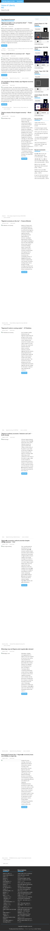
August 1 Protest (21, 858)
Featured (3, 48)
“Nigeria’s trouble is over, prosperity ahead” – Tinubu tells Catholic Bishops (16, 23)
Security (6, 858)
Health (4, 889)
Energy (4, 879)
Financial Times (12, 644)
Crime (4, 876)
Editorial (5, 878)
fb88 (36, 164)
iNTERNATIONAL (7, 890)
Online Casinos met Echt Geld (9, 909)
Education (6, 898)
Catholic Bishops (10, 48)
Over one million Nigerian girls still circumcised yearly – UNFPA (41, 155)
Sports (5, 906)
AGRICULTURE (6, 873)
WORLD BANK (23, 215)
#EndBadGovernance (13, 858)
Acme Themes (38, 929)
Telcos (18, 78)
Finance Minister (13, 323)
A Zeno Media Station (39, 91)
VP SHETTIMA (15, 430)
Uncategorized (6, 921)
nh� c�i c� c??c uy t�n (40, 159)
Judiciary (5, 892)
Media (4, 893)
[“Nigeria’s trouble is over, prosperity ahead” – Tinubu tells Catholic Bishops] (7, 28)
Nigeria (11, 215)
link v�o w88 (37, 153)
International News (5, 107)
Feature (4, 884)
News (7, 78)
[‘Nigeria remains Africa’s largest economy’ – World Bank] (11, 118)
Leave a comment (11, 50)
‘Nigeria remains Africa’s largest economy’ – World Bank (16, 113)
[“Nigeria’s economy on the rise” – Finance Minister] (11, 225)
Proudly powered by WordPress (16, 929)
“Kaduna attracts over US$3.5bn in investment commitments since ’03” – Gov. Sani (25, 898)
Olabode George (16, 537)
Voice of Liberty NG (8, 6)
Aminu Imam (11, 26)
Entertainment (6, 881)
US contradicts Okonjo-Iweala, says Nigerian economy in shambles (17, 82)
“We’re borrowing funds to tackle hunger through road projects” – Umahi (41, 144)
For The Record (6, 887)
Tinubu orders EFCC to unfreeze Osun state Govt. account (40, 124)
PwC (24, 644)
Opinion (4, 914)
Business (3, 78)
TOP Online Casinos (7, 920)
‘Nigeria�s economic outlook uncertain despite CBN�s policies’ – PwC (15, 541)
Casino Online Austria (7, 875)
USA (27, 107)
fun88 (36, 169)
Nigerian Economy (25, 48)
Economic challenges (18, 48)
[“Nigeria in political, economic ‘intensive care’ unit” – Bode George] (11, 439)
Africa (8, 215)
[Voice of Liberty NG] (2, 13)
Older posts (5, 863)
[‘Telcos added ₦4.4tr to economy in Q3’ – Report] (5, 58)
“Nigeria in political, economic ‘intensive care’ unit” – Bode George (16, 434)
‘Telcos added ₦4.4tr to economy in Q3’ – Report (15, 54)
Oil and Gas (5, 907)
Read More (4, 45)
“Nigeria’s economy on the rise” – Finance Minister (16, 221)
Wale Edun (25, 323)
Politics (5, 903)
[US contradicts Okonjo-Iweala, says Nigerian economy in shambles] (6, 87)
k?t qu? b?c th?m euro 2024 (41, 175)
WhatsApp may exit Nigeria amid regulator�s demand (17, 649)
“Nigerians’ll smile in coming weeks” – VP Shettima (16, 328)
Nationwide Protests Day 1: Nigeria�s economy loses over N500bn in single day (17, 755)
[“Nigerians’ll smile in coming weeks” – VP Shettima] (11, 332)
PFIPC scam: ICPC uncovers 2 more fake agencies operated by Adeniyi (41, 133)
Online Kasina (6, 912)
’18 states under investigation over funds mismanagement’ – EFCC (41, 139)
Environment (6, 882)
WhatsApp (19, 751)
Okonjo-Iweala (23, 107)
